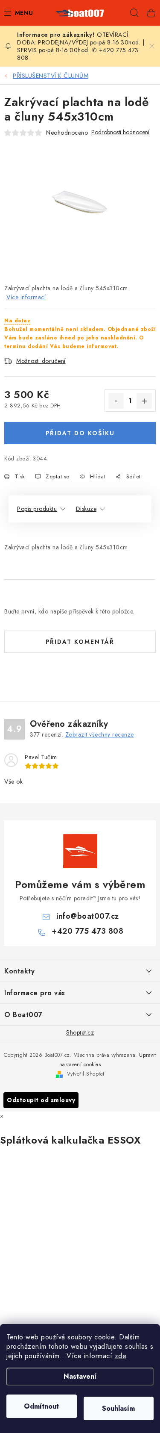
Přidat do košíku (80, 433)
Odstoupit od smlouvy (41, 1100)
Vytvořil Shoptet (86, 1074)
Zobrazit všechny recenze (99, 734)
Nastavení (80, 1376)
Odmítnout (41, 1406)
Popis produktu (37, 508)
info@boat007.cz (87, 916)
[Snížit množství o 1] (116, 401)
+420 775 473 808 (87, 931)
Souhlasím (118, 1408)
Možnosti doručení (41, 361)
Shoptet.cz (80, 1032)
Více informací (26, 297)
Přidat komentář (80, 641)
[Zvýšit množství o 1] (144, 401)
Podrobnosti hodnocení (120, 132)
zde (120, 1356)
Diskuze (86, 508)
